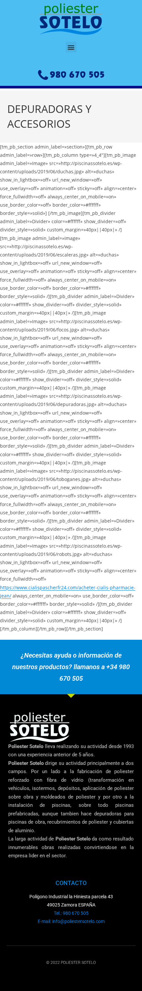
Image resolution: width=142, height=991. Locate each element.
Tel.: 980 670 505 (71, 913)
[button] (71, 47)
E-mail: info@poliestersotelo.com (71, 921)
